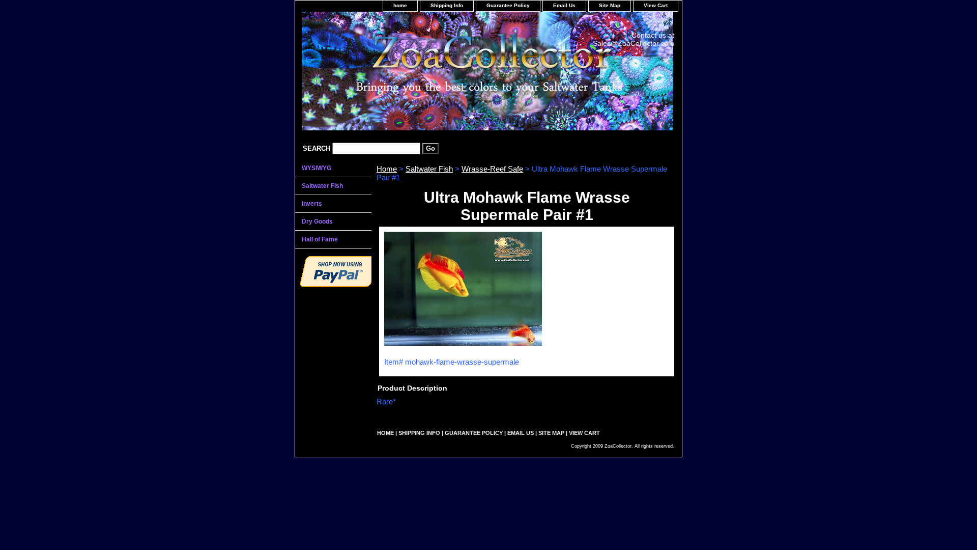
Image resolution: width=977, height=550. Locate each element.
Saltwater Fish (429, 168)
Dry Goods (317, 221)
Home (387, 168)
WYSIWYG (316, 168)
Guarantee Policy (508, 5)
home (400, 5)
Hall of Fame (320, 239)
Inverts (312, 203)
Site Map (609, 5)
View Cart (656, 5)
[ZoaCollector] (422, 75)
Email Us (564, 5)
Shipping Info (446, 5)
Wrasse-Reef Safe (492, 168)
